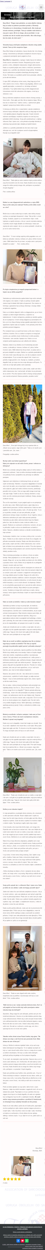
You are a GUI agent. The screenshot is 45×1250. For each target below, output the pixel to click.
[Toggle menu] (41, 7)
